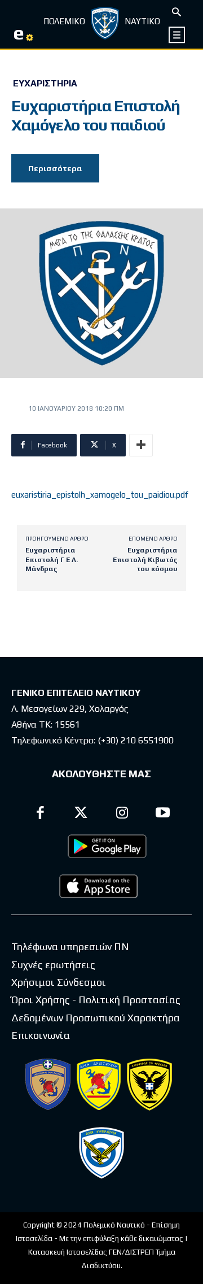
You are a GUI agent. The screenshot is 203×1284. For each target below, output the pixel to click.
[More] (141, 445)
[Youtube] (163, 814)
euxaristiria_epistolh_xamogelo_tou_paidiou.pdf (99, 494)
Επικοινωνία (40, 1035)
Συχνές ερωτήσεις (53, 964)
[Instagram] (122, 814)
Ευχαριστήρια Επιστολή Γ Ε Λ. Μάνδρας (51, 559)
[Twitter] (81, 814)
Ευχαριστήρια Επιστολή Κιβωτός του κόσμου (145, 559)
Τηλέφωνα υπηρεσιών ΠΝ (70, 946)
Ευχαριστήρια (45, 83)
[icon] (177, 35)
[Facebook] (40, 814)
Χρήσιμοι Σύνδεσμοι (58, 982)
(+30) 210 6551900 (136, 740)
